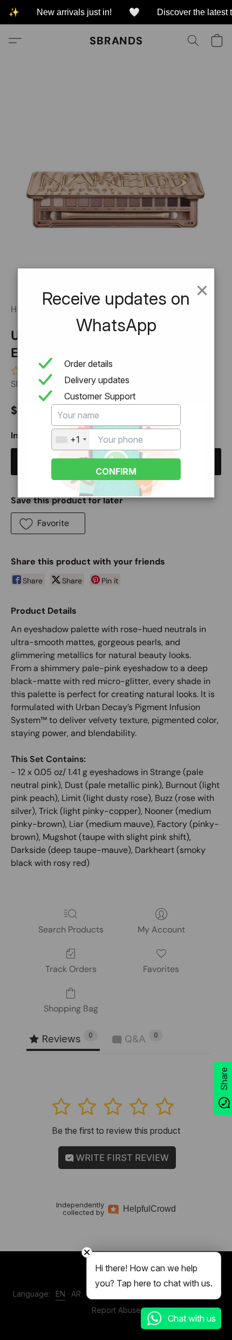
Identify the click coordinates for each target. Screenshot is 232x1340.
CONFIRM (116, 471)
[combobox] (71, 439)
